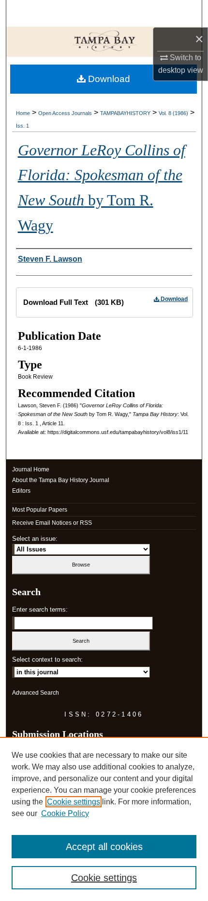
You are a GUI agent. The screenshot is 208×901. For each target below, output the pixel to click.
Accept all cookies (104, 846)
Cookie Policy (65, 813)
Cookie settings (73, 802)
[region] (104, 819)
